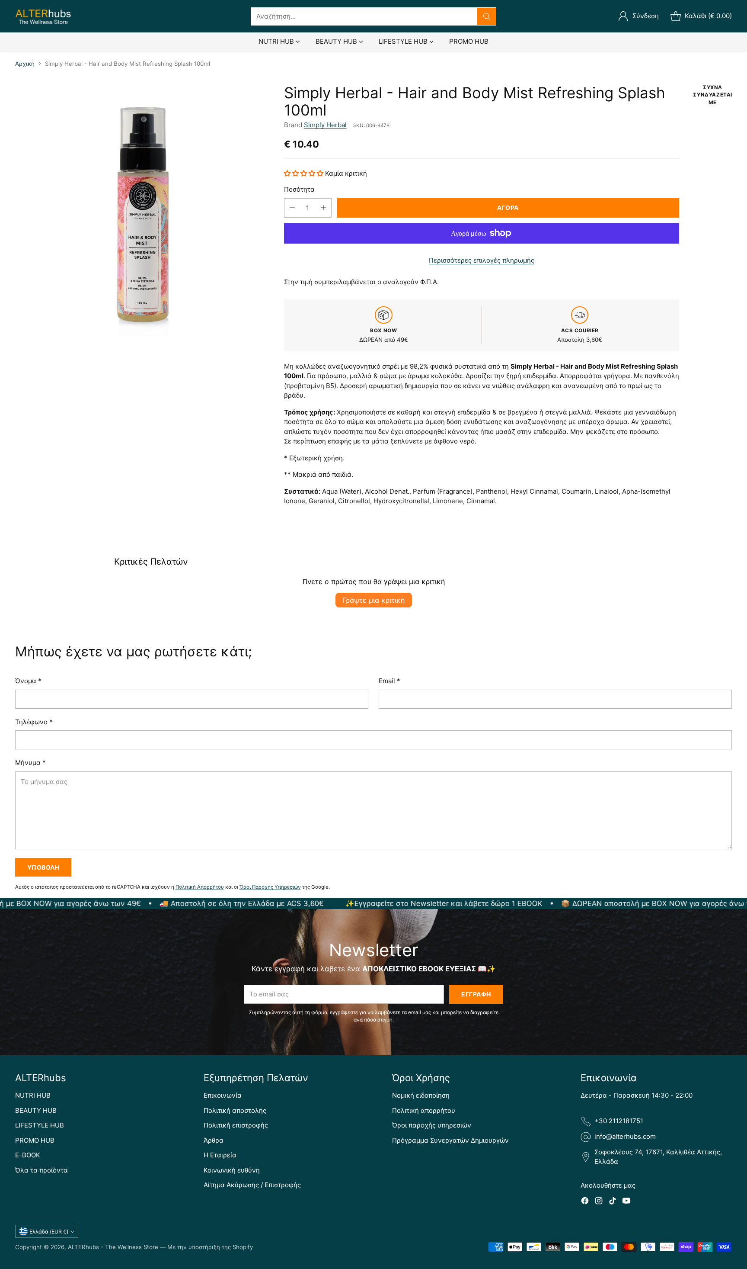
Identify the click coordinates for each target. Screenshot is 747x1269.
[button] (304, 173)
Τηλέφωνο (34, 722)
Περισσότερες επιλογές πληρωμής (481, 260)
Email (389, 681)
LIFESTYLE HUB (39, 1125)
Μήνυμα (30, 762)
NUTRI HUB (33, 1095)
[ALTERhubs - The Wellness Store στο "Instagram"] (599, 1202)
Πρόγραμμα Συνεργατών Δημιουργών (450, 1140)
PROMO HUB (34, 1140)
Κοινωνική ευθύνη (232, 1170)
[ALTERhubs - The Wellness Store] (43, 16)
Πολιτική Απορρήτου (200, 887)
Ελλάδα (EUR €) (48, 1231)
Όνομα (28, 681)
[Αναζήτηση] (486, 16)
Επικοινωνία (223, 1095)
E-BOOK (27, 1155)
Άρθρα (213, 1140)
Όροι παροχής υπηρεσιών (431, 1125)
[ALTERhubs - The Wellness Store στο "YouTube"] (626, 1202)
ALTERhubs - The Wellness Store (113, 1246)
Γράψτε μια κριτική (374, 600)
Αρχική (25, 63)
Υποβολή (43, 867)
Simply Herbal (325, 125)
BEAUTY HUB (36, 1110)
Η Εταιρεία (220, 1155)
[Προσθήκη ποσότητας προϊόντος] (323, 208)
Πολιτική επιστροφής (236, 1125)
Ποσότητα (299, 189)
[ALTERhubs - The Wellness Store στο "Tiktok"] (612, 1202)
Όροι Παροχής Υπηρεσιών (270, 887)
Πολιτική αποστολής (235, 1110)
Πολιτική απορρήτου (423, 1110)
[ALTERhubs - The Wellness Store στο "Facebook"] (585, 1202)
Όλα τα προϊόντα (41, 1170)
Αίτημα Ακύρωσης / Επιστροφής (252, 1185)
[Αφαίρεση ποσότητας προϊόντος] (292, 208)
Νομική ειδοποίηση (421, 1095)
